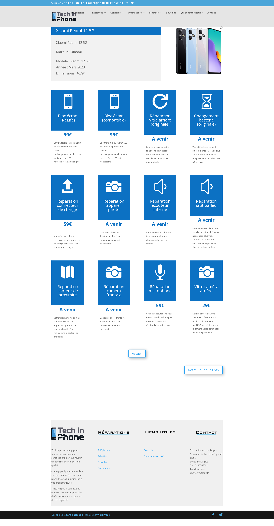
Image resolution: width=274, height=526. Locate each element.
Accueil (137, 353)
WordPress (103, 514)
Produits (154, 13)
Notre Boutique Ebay (203, 370)
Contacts (148, 450)
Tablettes (97, 13)
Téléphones (77, 13)
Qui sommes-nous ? (154, 456)
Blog (73, 20)
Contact (211, 13)
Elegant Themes (71, 514)
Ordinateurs (135, 13)
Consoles (115, 13)
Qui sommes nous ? (191, 13)
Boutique (171, 13)
